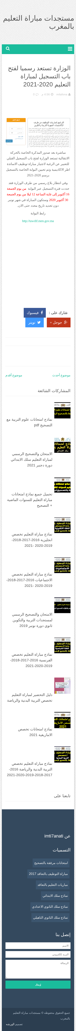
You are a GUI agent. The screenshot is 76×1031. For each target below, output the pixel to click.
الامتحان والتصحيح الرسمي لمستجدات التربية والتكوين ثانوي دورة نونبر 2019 (32, 620)
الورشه (10, 1024)
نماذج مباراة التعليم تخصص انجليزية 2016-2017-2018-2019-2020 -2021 (32, 540)
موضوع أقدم (13, 375)
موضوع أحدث (61, 375)
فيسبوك (33, 313)
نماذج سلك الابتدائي (55, 895)
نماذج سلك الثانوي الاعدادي (50, 906)
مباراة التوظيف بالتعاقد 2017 (48, 874)
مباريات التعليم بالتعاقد (52, 884)
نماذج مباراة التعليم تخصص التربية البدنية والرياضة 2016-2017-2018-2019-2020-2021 (29, 769)
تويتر (31, 322)
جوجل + (56, 322)
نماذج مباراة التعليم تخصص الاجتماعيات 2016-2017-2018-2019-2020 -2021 (29, 580)
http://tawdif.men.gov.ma (38, 221)
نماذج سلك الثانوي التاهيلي (50, 917)
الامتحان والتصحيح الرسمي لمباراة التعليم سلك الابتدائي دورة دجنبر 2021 (31, 459)
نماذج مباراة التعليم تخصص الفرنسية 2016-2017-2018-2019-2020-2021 (31, 660)
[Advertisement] (38, 264)
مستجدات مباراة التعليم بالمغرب (38, 22)
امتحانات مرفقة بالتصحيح (51, 863)
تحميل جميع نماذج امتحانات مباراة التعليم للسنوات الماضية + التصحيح (29, 500)
